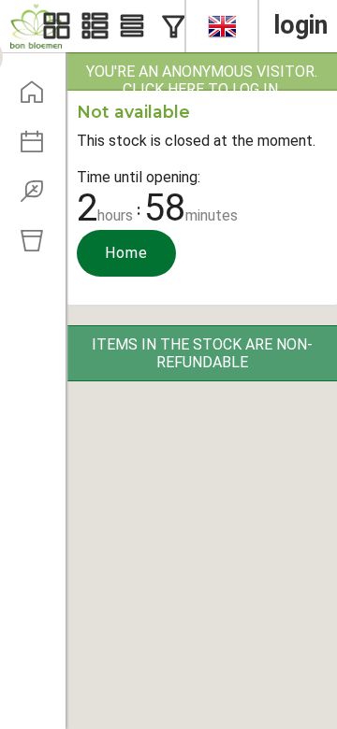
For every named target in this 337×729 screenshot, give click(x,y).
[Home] (38, 98)
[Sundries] (38, 246)
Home (126, 253)
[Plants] (38, 197)
